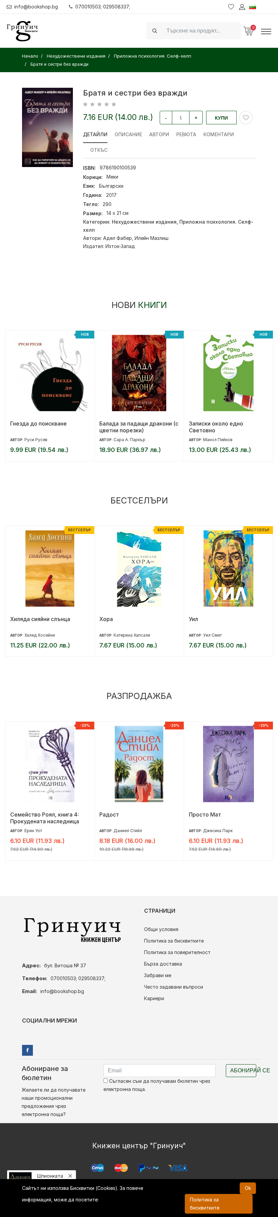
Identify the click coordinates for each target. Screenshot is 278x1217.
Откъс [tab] (98, 150)
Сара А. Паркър (129, 439)
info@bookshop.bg (36, 6)
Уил (193, 619)
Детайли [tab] (95, 134)
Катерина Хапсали (132, 635)
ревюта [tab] (186, 134)
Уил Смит (212, 635)
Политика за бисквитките (174, 941)
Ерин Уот (33, 830)
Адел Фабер (117, 238)
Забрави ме (157, 975)
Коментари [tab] (218, 134)
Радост (109, 814)
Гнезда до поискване (38, 423)
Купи (221, 118)
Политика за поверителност (177, 952)
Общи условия (161, 929)
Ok (248, 1188)
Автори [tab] (159, 134)
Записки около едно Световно (216, 427)
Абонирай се (243, 1070)
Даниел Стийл (128, 830)
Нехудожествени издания (144, 222)
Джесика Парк (218, 830)
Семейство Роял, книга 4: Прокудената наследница (44, 818)
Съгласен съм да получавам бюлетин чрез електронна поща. (156, 1085)
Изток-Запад (120, 246)
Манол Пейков (218, 439)
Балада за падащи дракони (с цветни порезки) (138, 427)
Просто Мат (205, 814)
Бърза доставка (163, 964)
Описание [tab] (128, 134)
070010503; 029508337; (102, 6)
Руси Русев (35, 439)
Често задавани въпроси (173, 987)
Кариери (154, 998)
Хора (106, 619)
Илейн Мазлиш (151, 238)
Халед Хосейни (39, 635)
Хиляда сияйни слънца (40, 619)
